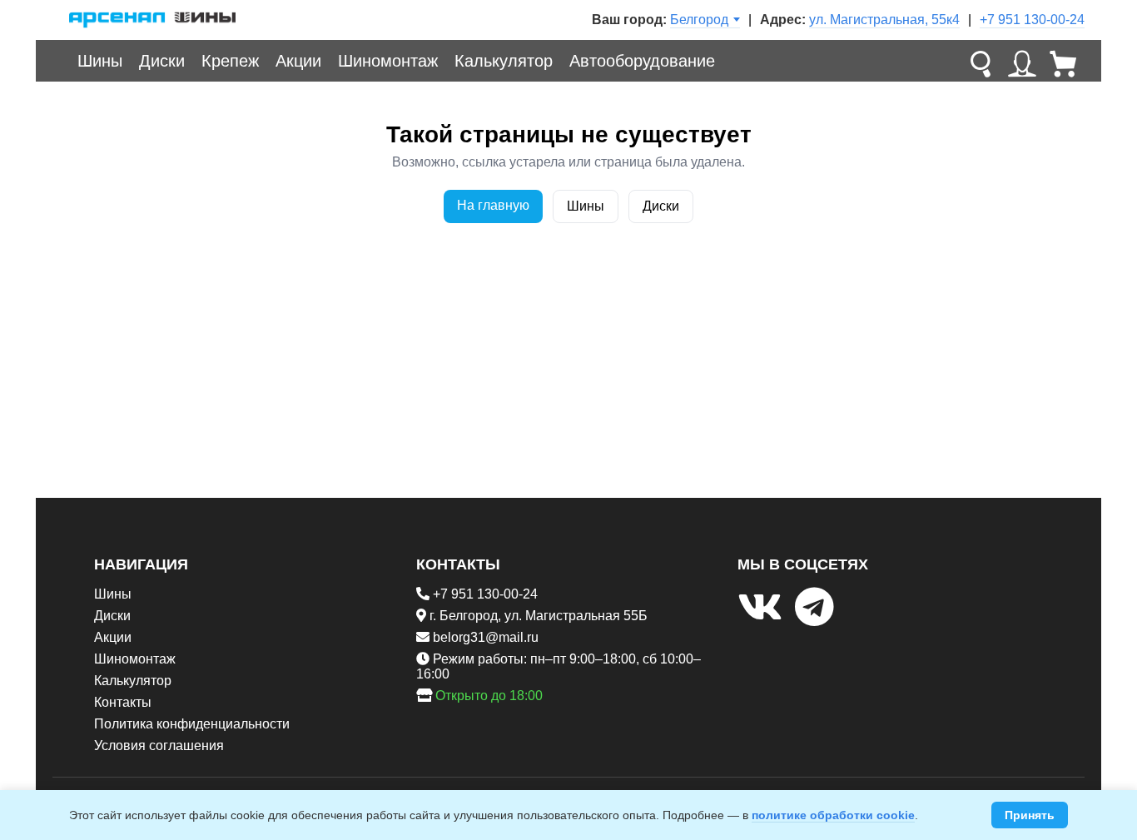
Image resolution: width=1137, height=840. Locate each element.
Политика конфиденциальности (192, 724)
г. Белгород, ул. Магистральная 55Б (538, 616)
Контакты (122, 702)
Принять (1030, 815)
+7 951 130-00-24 (1032, 19)
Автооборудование (642, 61)
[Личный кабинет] (1022, 61)
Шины (99, 61)
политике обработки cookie (833, 815)
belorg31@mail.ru (486, 637)
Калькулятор (503, 61)
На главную (493, 205)
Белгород (699, 19)
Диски (162, 61)
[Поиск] (980, 61)
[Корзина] (1064, 61)
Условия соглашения (159, 745)
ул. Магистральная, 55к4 (884, 19)
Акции (298, 61)
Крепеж (230, 61)
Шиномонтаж (388, 61)
